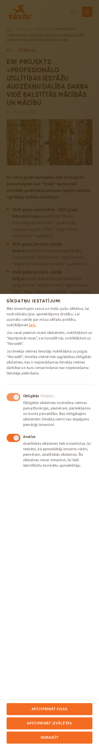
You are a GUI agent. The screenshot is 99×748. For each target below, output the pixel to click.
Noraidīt (50, 737)
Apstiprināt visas (50, 709)
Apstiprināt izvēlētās (49, 723)
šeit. (32, 325)
